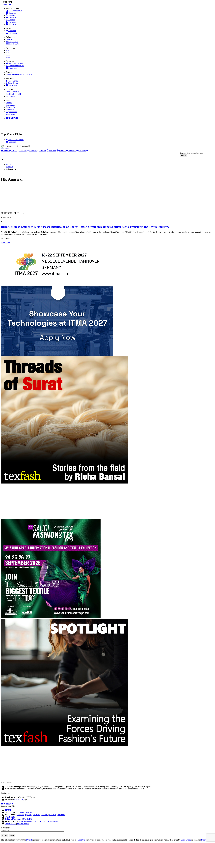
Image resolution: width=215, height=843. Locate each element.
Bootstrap (81, 840)
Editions (21, 812)
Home (8, 164)
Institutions (10, 109)
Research (12, 17)
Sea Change (10, 39)
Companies (10, 105)
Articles (29, 812)
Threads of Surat (12, 44)
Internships (10, 96)
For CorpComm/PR (14, 94)
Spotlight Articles (15, 11)
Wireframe (12, 33)
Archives (12, 24)
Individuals (10, 107)
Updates (11, 20)
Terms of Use (10, 823)
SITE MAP (7, 2)
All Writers (12, 85)
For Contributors (12, 92)
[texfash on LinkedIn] (12, 118)
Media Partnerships (16, 63)
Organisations (11, 112)
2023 (8, 55)
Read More (5, 243)
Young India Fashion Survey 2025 (19, 74)
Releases (12, 22)
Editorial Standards (16, 66)
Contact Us (18, 799)
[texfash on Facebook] (7, 118)
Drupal (29, 840)
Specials (11, 15)
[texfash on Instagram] (16, 118)
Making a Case (12, 42)
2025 (8, 50)
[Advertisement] (75, 198)
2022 (8, 57)
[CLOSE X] (6, 4)
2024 (8, 52)
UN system (10, 114)
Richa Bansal (12, 81)
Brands (9, 103)
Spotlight (12, 31)
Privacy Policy (23, 823)
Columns (12, 13)
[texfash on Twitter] (9, 118)
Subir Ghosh (12, 83)
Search (183, 153)
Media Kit (12, 68)
